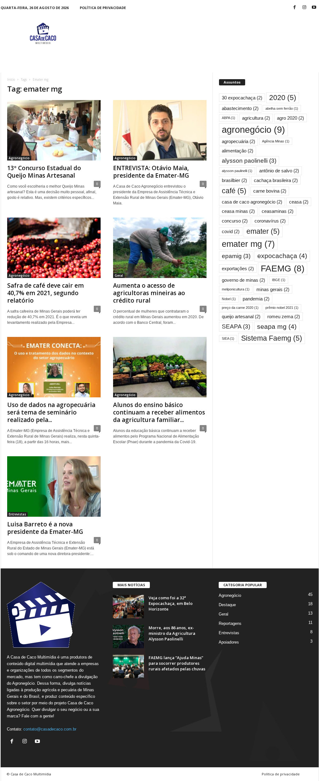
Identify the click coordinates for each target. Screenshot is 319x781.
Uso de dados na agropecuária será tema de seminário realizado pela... (51, 412)
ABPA (228, 118)
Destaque (227, 604)
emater (263, 231)
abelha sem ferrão (281, 108)
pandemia (256, 298)
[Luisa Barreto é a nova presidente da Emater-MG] (54, 486)
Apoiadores (229, 642)
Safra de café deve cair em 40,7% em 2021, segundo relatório (45, 292)
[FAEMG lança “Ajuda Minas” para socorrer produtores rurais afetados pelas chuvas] (128, 666)
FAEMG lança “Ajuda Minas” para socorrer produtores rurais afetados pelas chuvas (177, 663)
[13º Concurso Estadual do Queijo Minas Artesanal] (54, 130)
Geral (119, 275)
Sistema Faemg (271, 338)
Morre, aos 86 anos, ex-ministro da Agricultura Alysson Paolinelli (172, 633)
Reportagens (230, 623)
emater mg (248, 244)
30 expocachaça (242, 97)
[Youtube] (314, 7)
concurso (235, 220)
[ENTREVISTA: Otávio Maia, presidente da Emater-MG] (160, 130)
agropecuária (238, 141)
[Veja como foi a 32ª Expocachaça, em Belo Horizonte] (128, 606)
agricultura (256, 118)
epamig (236, 256)
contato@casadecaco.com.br (49, 729)
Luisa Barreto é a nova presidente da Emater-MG (45, 528)
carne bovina (269, 191)
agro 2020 (290, 118)
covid (231, 231)
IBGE (278, 280)
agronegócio (253, 129)
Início (11, 79)
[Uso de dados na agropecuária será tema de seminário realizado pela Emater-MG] (54, 367)
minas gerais (272, 289)
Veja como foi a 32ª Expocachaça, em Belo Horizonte (171, 603)
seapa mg (277, 326)
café (234, 191)
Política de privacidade (103, 7)
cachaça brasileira (276, 180)
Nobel (229, 299)
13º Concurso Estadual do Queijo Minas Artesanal (44, 172)
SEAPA (236, 326)
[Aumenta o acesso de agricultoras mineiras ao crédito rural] (160, 248)
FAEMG (282, 268)
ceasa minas (238, 211)
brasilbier (234, 180)
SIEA (228, 338)
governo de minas (243, 280)
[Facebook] (294, 7)
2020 (282, 97)
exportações (238, 268)
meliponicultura (236, 289)
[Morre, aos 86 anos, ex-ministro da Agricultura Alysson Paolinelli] (128, 636)
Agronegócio (19, 158)
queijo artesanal (241, 316)
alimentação (237, 150)
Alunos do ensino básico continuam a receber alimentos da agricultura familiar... (159, 412)
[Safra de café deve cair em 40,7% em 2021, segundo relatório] (54, 248)
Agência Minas (275, 141)
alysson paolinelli (249, 160)
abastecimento (240, 108)
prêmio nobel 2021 (281, 307)
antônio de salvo (279, 170)
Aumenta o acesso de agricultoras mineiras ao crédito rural (149, 292)
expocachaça (282, 256)
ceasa (298, 201)
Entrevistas (17, 514)
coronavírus (270, 220)
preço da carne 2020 (240, 307)
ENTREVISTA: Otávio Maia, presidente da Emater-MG (151, 172)
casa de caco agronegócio (252, 201)
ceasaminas (277, 211)
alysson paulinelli (237, 171)
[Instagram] (304, 7)
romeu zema (283, 316)
